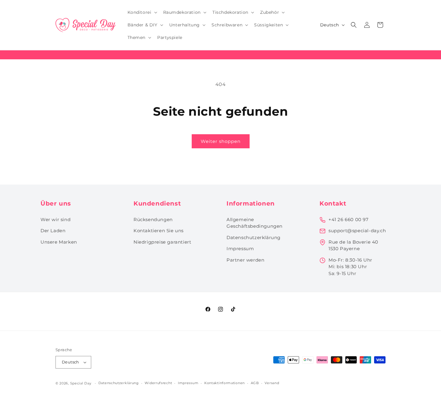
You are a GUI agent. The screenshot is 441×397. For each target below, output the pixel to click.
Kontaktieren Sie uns (159, 230)
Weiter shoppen (221, 141)
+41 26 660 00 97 (348, 219)
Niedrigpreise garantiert (162, 242)
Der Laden (52, 230)
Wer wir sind (55, 219)
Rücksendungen (153, 219)
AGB (255, 383)
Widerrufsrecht (158, 383)
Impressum (240, 248)
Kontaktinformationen (224, 383)
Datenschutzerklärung (253, 237)
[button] (142, 12)
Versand (272, 383)
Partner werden (245, 260)
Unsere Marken (58, 242)
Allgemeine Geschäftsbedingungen (254, 223)
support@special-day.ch (357, 230)
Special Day (81, 383)
